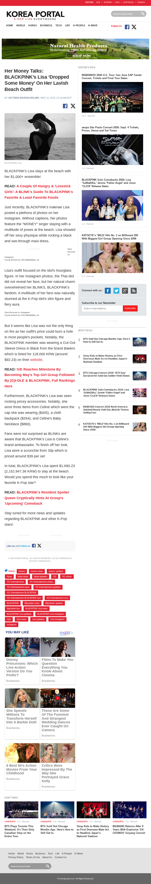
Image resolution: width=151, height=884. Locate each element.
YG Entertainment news (18, 587)
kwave (22, 571)
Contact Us (60, 857)
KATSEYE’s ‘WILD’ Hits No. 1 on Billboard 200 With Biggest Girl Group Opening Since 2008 (110, 237)
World (20, 25)
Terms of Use (33, 857)
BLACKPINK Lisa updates (19, 614)
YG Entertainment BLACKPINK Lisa (24, 598)
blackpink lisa (13, 608)
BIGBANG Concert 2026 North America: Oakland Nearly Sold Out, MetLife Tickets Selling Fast (106, 409)
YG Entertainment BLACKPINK (21, 592)
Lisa (9, 619)
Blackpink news (32, 603)
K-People (79, 25)
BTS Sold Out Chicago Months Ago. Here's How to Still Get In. (57, 829)
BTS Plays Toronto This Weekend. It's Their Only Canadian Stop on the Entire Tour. (19, 831)
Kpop (9, 576)
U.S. (98, 2)
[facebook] (108, 290)
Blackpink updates (54, 603)
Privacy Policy (15, 857)
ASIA (117, 2)
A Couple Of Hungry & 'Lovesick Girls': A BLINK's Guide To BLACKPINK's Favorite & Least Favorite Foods (39, 191)
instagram (11, 624)
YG (54, 576)
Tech (58, 25)
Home (9, 25)
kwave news (37, 571)
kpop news (23, 576)
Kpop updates (40, 576)
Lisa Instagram (57, 619)
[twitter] (116, 290)
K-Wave (93, 25)
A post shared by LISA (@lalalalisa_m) (22, 260)
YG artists (67, 576)
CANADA (141, 2)
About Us (47, 857)
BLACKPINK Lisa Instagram (50, 614)
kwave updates (56, 571)
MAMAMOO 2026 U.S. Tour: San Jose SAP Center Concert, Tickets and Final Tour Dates (112, 77)
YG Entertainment (15, 582)
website (36, 360)
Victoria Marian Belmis (23, 98)
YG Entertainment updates (48, 587)
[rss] (134, 290)
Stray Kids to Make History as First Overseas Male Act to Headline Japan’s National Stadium (105, 358)
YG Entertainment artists (41, 582)
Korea (32, 25)
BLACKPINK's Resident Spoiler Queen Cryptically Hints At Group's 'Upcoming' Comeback (37, 498)
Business (46, 25)
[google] (125, 290)
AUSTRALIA (128, 2)
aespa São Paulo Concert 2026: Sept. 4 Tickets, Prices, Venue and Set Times (110, 129)
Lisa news (21, 619)
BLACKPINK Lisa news (37, 608)
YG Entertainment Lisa (57, 598)
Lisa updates (38, 619)
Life (67, 25)
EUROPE (108, 2)
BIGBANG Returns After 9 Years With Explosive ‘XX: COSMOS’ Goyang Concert (129, 829)
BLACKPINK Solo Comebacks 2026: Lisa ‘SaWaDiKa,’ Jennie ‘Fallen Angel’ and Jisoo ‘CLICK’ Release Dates (109, 183)
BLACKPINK (13, 603)
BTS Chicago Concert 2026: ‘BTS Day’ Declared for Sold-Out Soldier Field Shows (106, 374)
